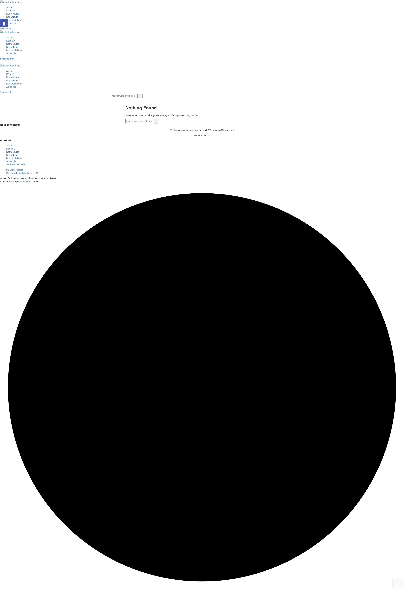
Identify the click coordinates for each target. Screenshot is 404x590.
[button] (4, 23)
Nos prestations (14, 19)
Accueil (9, 7)
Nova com (25, 181)
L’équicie (10, 10)
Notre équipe (12, 13)
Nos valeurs (12, 16)
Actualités (11, 23)
